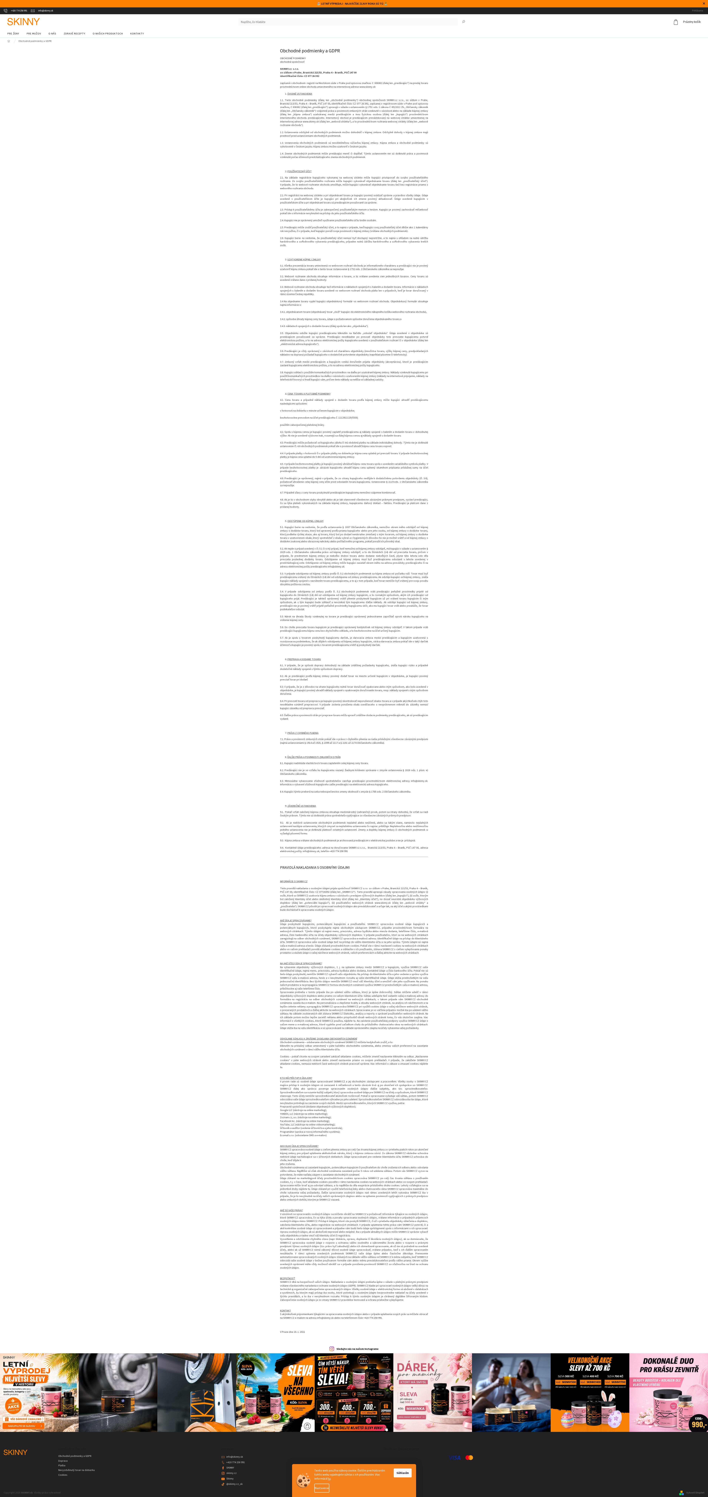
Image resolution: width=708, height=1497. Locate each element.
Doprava (63, 1461)
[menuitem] (13, 34)
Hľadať (464, 22)
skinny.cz (231, 1473)
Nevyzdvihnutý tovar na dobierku (76, 1470)
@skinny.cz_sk (234, 1484)
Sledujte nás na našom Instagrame (358, 1349)
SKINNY (230, 1468)
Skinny (230, 1479)
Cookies (62, 1475)
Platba (61, 1465)
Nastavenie (322, 1488)
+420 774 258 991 (235, 1462)
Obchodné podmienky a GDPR (74, 1456)
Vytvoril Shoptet (695, 1493)
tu (329, 1479)
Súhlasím (402, 1473)
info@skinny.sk (234, 1457)
